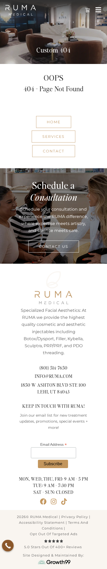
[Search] (87, 103)
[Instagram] (53, 501)
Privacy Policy (74, 517)
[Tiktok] (64, 501)
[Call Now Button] (8, 546)
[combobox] (43, 103)
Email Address (53, 444)
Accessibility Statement (42, 522)
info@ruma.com (53, 376)
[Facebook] (43, 501)
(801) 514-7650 (53, 368)
